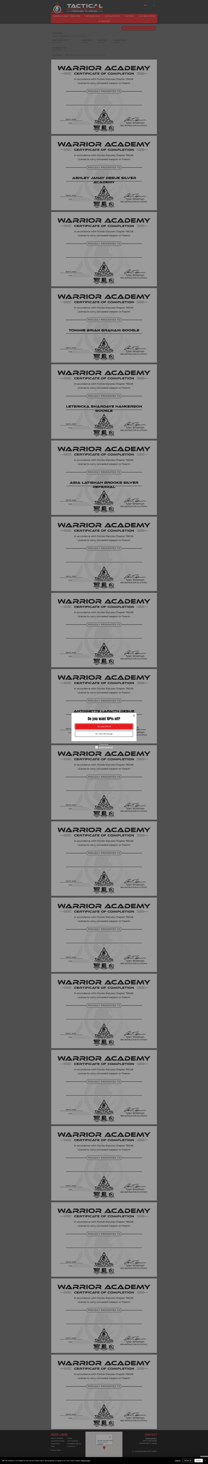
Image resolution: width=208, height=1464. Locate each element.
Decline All (187, 1460)
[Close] (133, 715)
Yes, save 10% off (104, 726)
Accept (198, 1460)
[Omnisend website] (104, 746)
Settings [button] (178, 1460)
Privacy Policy (85, 1460)
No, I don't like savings (104, 734)
